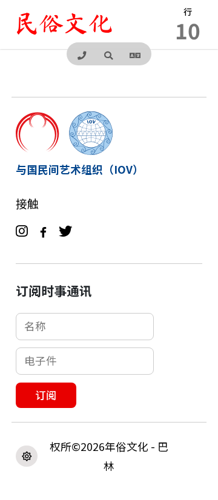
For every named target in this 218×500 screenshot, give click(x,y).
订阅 (46, 395)
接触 (27, 203)
